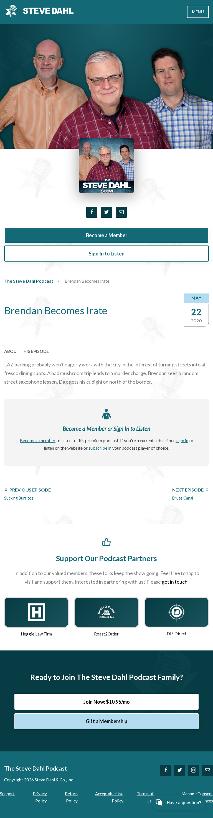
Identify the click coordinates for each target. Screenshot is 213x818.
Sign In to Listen (107, 253)
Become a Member (106, 235)
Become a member (37, 440)
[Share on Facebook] (91, 212)
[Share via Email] (121, 212)
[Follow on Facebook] (165, 770)
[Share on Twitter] (106, 212)
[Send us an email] (207, 770)
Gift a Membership (106, 721)
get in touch (174, 582)
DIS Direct (176, 633)
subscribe (97, 447)
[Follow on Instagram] (193, 770)
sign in (182, 440)
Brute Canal (188, 493)
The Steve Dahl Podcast (28, 280)
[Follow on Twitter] (179, 770)
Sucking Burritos (27, 493)
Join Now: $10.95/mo (106, 702)
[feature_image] (36, 612)
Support (7, 793)
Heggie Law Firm (36, 633)
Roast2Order (106, 633)
